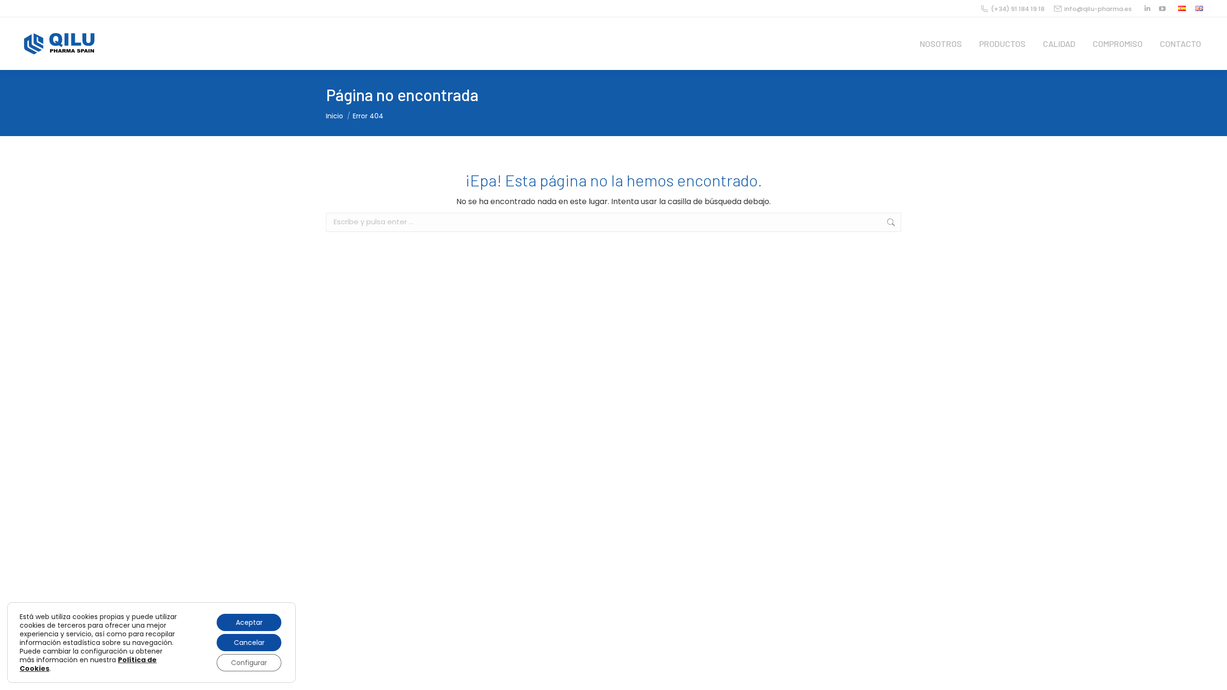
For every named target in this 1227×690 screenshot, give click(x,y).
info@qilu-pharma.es (1098, 8)
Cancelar (249, 642)
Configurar (249, 662)
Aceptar (249, 622)
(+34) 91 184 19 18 (1017, 8)
